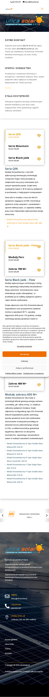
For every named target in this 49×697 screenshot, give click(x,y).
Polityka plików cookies (13, 373)
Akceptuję (24, 354)
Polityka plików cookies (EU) (23, 688)
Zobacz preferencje (24, 368)
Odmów (24, 361)
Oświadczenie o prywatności (33, 373)
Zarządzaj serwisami (24, 346)
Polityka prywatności (13, 672)
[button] (2, 515)
